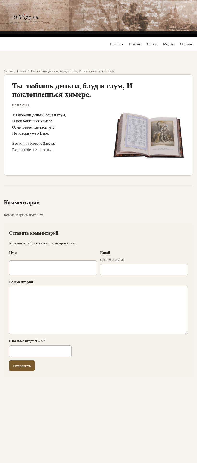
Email (112, 256)
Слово (152, 44)
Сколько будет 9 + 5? (27, 341)
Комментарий (21, 281)
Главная (116, 44)
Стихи (21, 71)
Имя (13, 252)
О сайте (186, 44)
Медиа (168, 44)
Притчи (135, 44)
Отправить (22, 365)
